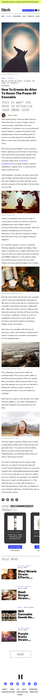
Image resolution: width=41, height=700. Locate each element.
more (20, 654)
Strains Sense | (25, 566)
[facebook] (3, 500)
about (24, 689)
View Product (15, 550)
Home (3, 78)
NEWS (3, 16)
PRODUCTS (31, 16)
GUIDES (37, 16)
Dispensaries (17, 16)
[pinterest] (12, 500)
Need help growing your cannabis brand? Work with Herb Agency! (20, 1)
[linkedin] (16, 500)
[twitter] (7, 500)
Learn (10, 78)
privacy (4, 689)
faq (18, 689)
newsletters (34, 692)
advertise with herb (28, 10)
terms (12, 689)
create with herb (22, 692)
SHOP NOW (15, 547)
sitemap (19, 694)
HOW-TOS (8, 16)
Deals (24, 16)
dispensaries (33, 689)
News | (20, 607)
